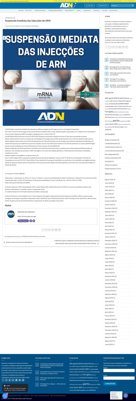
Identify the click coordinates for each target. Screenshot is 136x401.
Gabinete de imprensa (32, 26)
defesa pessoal (87, 371)
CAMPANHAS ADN (111, 143)
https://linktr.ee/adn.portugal (26, 216)
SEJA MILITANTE (113, 10)
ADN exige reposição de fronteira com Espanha (120, 74)
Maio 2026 (108, 190)
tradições (110, 127)
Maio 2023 (108, 308)
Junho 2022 (109, 344)
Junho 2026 (109, 186)
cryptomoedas (109, 106)
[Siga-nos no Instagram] (109, 47)
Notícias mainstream (111, 158)
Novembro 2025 (110, 208)
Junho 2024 (109, 262)
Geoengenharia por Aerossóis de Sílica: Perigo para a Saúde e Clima (120, 67)
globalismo (115, 112)
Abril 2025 (108, 226)
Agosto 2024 (109, 255)
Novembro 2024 (110, 244)
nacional (116, 117)
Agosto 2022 (109, 341)
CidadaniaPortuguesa (124, 101)
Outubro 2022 (109, 333)
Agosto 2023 (109, 298)
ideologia (115, 114)
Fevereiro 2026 (110, 201)
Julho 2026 (108, 183)
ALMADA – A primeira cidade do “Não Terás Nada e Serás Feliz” (120, 86)
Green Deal (126, 112)
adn (106, 98)
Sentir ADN (113, 124)
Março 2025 (109, 230)
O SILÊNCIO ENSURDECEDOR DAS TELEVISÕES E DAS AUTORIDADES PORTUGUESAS (121, 60)
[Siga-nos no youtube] (123, 47)
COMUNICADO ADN (10, 17)
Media (78, 10)
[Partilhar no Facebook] (42, 229)
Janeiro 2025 (109, 237)
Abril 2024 (108, 269)
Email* (105, 375)
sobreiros (120, 124)
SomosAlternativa (126, 124)
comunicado (113, 104)
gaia (111, 111)
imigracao (121, 114)
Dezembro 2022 (110, 326)
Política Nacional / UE (112, 168)
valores (125, 127)
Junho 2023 (109, 305)
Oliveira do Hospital (122, 117)
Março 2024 (109, 273)
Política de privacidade (58, 395)
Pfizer (106, 121)
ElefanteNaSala (122, 109)
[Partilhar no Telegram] (59, 229)
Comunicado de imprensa (113, 151)
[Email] (33, 220)
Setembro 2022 (110, 337)
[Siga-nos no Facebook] (106, 47)
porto (116, 120)
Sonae (106, 127)
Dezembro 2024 (110, 240)
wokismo (108, 129)
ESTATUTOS (28, 10)
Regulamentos (69, 10)
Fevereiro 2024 (110, 276)
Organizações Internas (55, 10)
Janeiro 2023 (109, 323)
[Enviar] (132, 5)
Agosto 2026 (109, 179)
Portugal (122, 121)
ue (113, 127)
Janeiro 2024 (109, 280)
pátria (125, 121)
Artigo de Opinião (110, 140)
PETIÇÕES (108, 161)
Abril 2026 (108, 194)
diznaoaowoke (113, 109)
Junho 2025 (109, 219)
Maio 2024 (108, 265)
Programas (87, 10)
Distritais (96, 10)
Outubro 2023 (109, 290)
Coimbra (107, 103)
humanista (109, 115)
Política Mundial (110, 165)
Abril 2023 (108, 312)
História (21, 10)
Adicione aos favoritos (39, 236)
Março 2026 (109, 197)
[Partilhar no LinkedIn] (56, 229)
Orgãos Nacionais (40, 10)
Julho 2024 (108, 258)
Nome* (105, 368)
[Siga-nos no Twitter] (113, 47)
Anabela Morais (123, 98)
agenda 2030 (113, 98)
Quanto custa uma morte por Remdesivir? (19, 242)
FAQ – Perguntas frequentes (40, 395)
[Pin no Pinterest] (52, 229)
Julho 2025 (108, 215)
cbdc (111, 101)
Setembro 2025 (110, 212)
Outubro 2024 (109, 247)
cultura (116, 106)
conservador (123, 103)
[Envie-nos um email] (116, 47)
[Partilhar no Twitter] (46, 229)
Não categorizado (110, 154)
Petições (104, 10)
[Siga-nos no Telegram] (126, 47)
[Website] (30, 220)
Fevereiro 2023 (110, 319)
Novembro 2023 (110, 287)
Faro (107, 111)
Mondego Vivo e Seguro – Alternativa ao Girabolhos (118, 80)
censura (115, 101)
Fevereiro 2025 (110, 233)
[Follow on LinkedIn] (119, 47)
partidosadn (130, 117)
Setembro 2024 (110, 251)
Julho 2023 (108, 301)
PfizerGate (110, 121)
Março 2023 (109, 316)
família (129, 108)
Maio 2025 (108, 222)
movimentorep (109, 117)
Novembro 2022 (110, 330)
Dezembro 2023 (110, 283)
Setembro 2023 (110, 294)
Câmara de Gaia (123, 106)
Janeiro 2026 (109, 204)
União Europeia (119, 127)
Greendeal (121, 112)
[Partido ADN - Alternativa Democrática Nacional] (68, 5)
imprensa (126, 115)
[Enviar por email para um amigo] (49, 229)
